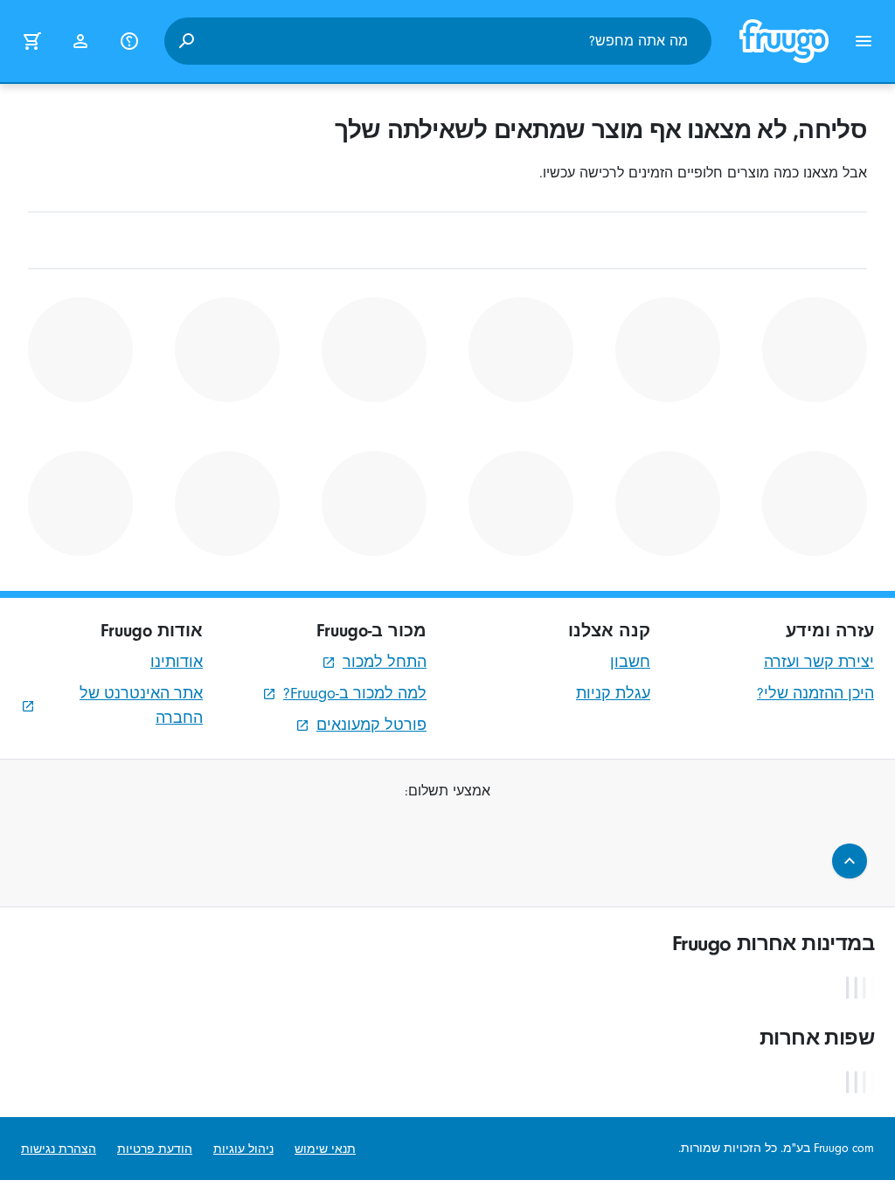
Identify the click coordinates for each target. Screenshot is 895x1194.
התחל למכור (385, 662)
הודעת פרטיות (154, 1149)
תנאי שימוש (325, 1149)
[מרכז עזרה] (129, 41)
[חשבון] (80, 41)
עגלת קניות (613, 693)
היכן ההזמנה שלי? (815, 693)
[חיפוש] (186, 41)
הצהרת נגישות (58, 1149)
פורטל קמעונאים (371, 725)
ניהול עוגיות (243, 1149)
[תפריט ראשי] (863, 41)
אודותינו (176, 662)
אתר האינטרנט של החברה (141, 705)
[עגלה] (31, 41)
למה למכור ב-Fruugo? (355, 693)
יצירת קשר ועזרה (819, 662)
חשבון (630, 662)
